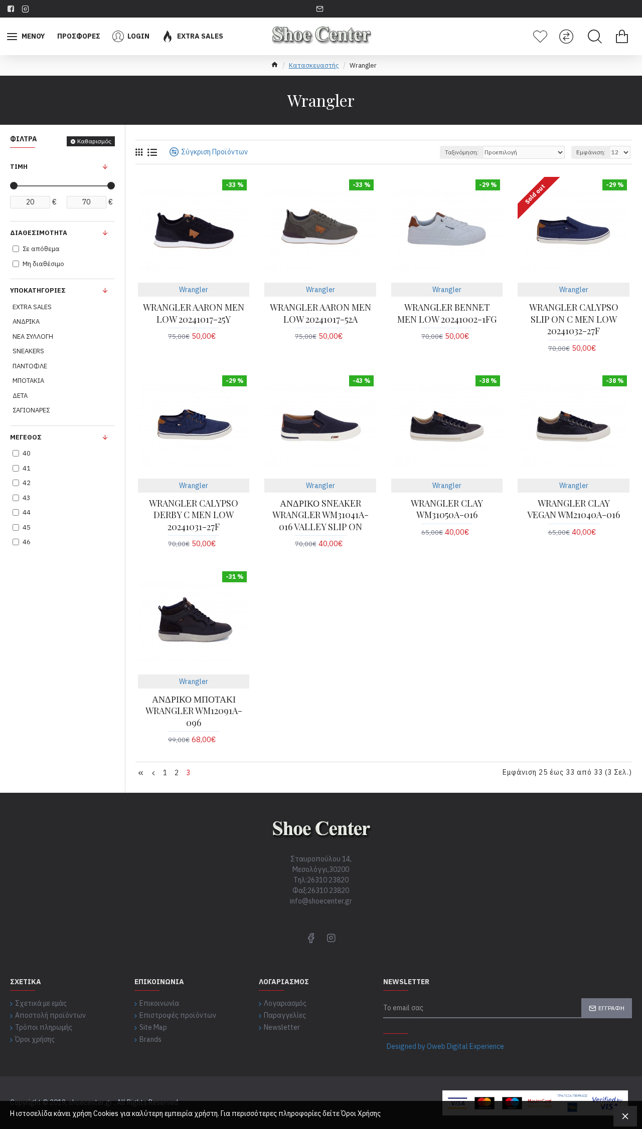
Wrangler (193, 289)
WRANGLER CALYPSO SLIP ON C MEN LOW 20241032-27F (573, 319)
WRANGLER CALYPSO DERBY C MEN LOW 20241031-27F (193, 515)
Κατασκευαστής (314, 65)
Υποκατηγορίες (38, 290)
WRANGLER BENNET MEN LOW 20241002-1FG (447, 313)
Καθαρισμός (94, 141)
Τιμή (19, 166)
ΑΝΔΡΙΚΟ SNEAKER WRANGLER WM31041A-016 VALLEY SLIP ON (320, 515)
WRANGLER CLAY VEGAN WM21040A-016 (573, 509)
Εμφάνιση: (590, 152)
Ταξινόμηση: (461, 152)
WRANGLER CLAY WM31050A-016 (447, 509)
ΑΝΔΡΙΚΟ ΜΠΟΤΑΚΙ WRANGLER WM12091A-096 (193, 711)
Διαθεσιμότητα (38, 233)
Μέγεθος (26, 437)
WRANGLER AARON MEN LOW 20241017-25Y (193, 313)
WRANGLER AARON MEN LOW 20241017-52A (320, 313)
